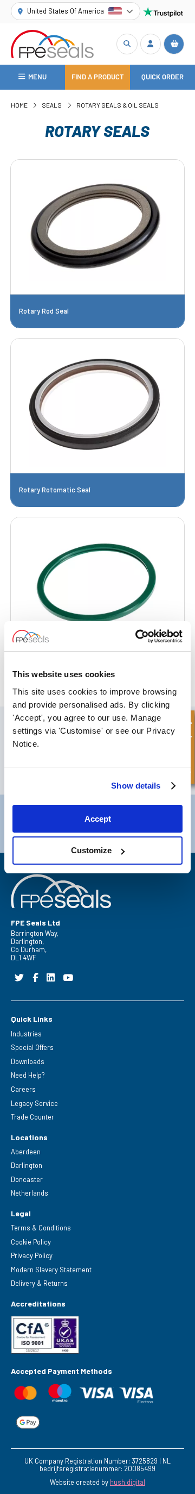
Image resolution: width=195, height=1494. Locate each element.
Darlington (26, 1165)
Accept (97, 818)
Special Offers (32, 1047)
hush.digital (127, 1482)
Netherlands (29, 1193)
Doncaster (27, 1179)
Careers (23, 1089)
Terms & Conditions (41, 1227)
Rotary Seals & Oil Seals (117, 105)
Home (19, 105)
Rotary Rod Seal (44, 311)
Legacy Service (34, 1103)
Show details (135, 785)
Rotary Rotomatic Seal (54, 490)
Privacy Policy (32, 1255)
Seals (52, 105)
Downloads (27, 1061)
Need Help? (28, 1075)
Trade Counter (32, 1116)
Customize (91, 850)
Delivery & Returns (39, 1283)
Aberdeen (26, 1151)
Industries (26, 1033)
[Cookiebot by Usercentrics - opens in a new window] (138, 636)
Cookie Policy (31, 1241)
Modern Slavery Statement (51, 1269)
